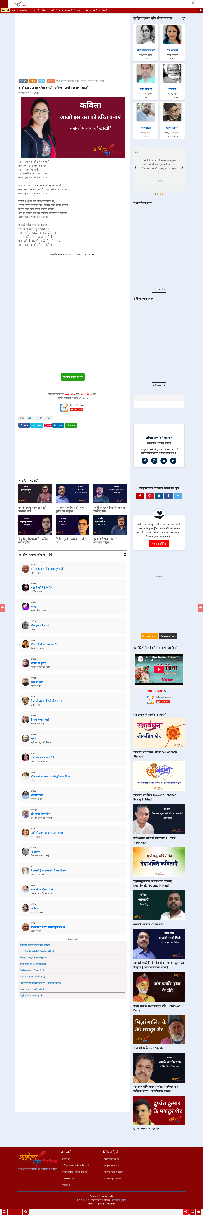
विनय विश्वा (146, 127)
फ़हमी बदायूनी (172, 127)
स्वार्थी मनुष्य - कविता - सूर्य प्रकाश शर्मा (32, 509)
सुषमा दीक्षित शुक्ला (39, 610)
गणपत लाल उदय (38, 723)
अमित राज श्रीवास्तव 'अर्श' (42, 893)
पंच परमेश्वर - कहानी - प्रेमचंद (32, 989)
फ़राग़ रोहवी (36, 704)
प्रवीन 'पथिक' (37, 799)
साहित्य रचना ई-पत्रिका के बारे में (75, 1165)
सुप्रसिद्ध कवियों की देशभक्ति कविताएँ (35, 945)
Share (25, 425)
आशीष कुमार (36, 686)
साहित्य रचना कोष (111, 1165)
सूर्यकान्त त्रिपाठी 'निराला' (41, 742)
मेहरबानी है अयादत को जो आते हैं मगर (48, 870)
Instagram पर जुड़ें (74, 377)
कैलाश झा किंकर (38, 648)
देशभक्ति (23, 10)
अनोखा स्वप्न (37, 795)
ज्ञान (78, 10)
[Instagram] (154, 461)
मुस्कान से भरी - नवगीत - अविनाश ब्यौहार (106, 540)
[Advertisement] (72, 35)
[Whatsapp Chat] (198, 1212)
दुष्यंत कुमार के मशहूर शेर (146, 1128)
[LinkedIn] (163, 461)
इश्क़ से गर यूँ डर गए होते (43, 889)
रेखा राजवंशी (172, 50)
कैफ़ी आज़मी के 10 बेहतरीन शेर (32, 970)
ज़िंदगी (104, 10)
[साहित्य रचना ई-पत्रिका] (19, 4)
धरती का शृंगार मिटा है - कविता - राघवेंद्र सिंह (110, 509)
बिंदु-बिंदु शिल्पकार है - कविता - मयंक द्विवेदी (34, 540)
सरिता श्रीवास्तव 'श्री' (40, 667)
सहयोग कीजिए (159, 543)
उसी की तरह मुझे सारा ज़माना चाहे (47, 832)
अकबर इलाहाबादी (38, 874)
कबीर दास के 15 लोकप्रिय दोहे (32, 976)
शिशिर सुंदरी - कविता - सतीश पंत (71, 540)
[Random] (192, 1212)
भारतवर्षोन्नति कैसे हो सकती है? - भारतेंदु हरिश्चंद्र (40, 983)
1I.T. (95, 1204)
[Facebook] (145, 461)
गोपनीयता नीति (108, 1196)
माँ (59, 10)
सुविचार (50, 81)
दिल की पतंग (37, 682)
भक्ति (86, 10)
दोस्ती (95, 10)
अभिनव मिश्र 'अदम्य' (40, 761)
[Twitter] (173, 461)
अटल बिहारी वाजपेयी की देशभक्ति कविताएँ (37, 951)
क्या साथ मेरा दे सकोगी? (42, 757)
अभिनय (34, 908)
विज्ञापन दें (66, 1185)
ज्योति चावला (36, 591)
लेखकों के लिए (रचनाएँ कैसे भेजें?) (75, 1172)
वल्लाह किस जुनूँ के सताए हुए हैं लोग (48, 568)
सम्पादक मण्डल (68, 1178)
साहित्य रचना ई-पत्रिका (100, 1200)
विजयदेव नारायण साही (40, 855)
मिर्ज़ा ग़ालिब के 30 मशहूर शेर (31, 995)
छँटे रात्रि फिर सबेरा (40, 814)
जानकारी (68, 10)
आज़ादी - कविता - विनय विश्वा (148, 924)
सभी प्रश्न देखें (159, 289)
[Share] (186, 1212)
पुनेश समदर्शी (146, 89)
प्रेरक (33, 10)
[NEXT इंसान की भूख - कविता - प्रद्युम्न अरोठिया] (200, 608)
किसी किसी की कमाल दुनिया (44, 644)
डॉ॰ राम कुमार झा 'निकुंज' (41, 818)
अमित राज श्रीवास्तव (159, 438)
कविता (33, 81)
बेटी (52, 10)
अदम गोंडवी (36, 572)
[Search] (4, 1212)
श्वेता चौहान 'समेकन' (146, 50)
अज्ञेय (33, 629)
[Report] (26, 1212)
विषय (4, 10)
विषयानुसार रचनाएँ (111, 1159)
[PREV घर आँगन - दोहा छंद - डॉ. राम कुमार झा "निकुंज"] (2, 608)
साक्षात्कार (36, 851)
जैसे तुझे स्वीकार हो (40, 625)
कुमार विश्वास (36, 836)
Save (49, 425)
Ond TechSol (106, 1204)
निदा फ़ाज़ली (36, 780)
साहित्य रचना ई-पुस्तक (113, 1172)
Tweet (38, 425)
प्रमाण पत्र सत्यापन (112, 1178)
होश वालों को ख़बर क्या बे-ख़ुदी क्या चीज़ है (51, 776)
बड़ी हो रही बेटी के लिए (42, 587)
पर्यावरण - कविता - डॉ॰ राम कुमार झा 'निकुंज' (70, 509)
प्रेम (14, 10)
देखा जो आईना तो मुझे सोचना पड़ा (47, 700)
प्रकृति (41, 81)
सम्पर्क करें (66, 1159)
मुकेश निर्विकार (37, 912)
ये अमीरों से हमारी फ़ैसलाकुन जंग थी (48, 927)
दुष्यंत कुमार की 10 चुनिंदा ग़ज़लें (33, 964)
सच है (34, 738)
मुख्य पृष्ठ (23, 81)
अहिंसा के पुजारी (38, 663)
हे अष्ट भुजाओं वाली (40, 719)
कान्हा (34, 606)
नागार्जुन (172, 89)
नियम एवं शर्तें (94, 1196)
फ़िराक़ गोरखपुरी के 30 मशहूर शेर (33, 957)
